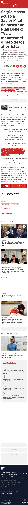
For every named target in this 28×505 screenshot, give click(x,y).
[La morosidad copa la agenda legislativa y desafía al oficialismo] (14, 284)
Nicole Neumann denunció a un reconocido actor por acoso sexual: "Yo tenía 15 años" (13, 388)
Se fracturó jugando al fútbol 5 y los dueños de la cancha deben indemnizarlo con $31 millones (13, 397)
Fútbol (10, 480)
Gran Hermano (4, 489)
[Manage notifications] (25, 500)
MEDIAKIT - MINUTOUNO (5, 498)
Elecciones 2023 (6, 208)
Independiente (4, 480)
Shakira (8, 484)
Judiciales (3, 352)
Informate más (11, 105)
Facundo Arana (9, 491)
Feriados (3, 491)
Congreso (4, 293)
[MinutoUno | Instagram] (20, 473)
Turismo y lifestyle (5, 476)
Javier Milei (15, 204)
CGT (9, 478)
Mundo (12, 476)
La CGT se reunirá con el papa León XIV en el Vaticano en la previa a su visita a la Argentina (12, 321)
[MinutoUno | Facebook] (26, 473)
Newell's (14, 478)
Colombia (3, 484)
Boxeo (14, 480)
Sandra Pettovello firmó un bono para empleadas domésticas (13, 380)
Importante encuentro (7, 317)
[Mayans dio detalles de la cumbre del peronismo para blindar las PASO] (4, 107)
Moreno (14, 482)
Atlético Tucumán (13, 489)
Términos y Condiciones (6, 493)
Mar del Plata (15, 484)
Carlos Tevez (4, 482)
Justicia (19, 482)
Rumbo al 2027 (5, 266)
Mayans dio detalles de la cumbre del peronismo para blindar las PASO (17, 109)
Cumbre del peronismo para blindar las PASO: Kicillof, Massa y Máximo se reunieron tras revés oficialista (13, 270)
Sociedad (8, 472)
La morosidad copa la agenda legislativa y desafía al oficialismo (13, 296)
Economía (14, 472)
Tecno (15, 474)
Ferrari (17, 488)
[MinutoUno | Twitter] (23, 473)
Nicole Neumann (4, 486)
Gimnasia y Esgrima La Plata (7, 488)
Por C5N (4, 240)
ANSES (9, 482)
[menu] (3, 2)
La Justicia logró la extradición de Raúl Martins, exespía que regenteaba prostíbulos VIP (14, 355)
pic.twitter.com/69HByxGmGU (14, 139)
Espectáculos (10, 474)
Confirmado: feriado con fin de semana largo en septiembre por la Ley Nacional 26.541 (13, 372)
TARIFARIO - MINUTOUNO (6, 499)
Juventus (17, 491)
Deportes (3, 474)
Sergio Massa (5, 204)
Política (4, 50)
